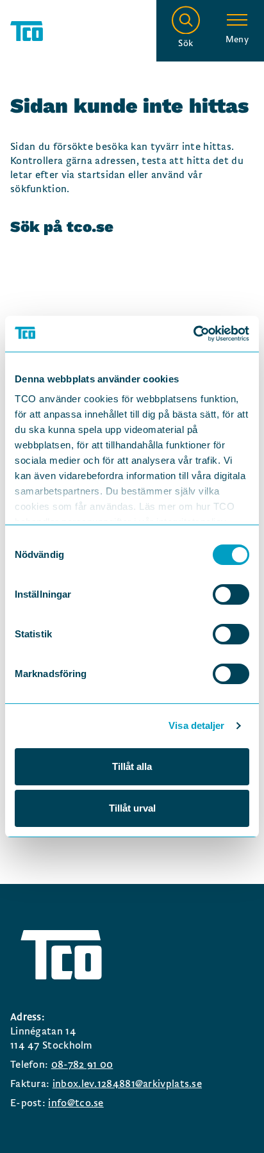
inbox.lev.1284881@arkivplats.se (127, 1083)
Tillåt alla (132, 766)
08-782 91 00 (82, 1064)
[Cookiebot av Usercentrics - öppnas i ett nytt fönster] (193, 333)
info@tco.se (75, 1103)
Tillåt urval (132, 808)
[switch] (231, 594)
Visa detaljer (196, 725)
